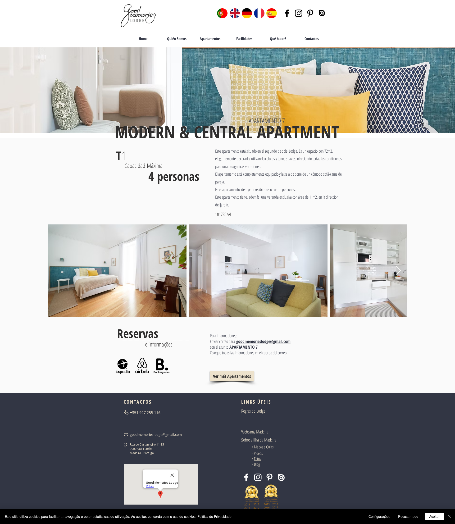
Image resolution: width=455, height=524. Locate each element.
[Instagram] (299, 13)
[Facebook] (287, 13)
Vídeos (258, 453)
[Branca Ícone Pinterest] (269, 477)
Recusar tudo (408, 516)
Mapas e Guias (263, 447)
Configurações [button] (379, 516)
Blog (257, 464)
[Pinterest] (310, 13)
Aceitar (434, 516)
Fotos (257, 458)
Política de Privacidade (214, 516)
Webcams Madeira (254, 432)
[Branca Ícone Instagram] (258, 477)
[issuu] (322, 13)
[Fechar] (449, 516)
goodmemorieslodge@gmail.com (263, 341)
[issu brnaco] (281, 477)
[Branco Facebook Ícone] (246, 477)
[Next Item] (398, 270)
